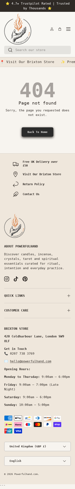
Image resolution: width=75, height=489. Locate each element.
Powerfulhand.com (26, 474)
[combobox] (37, 50)
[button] (60, 29)
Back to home (38, 132)
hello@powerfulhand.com (30, 361)
